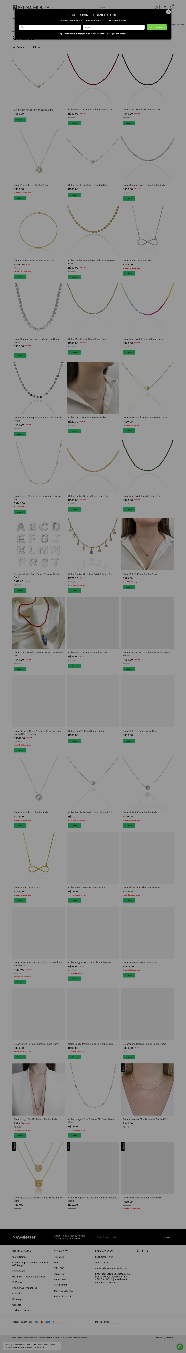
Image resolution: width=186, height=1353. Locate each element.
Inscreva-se (156, 27)
